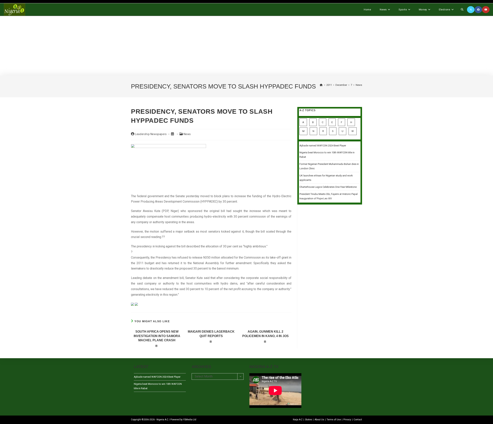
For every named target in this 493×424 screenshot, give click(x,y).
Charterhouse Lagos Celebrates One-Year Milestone (328, 186)
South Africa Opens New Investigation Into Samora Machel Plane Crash (157, 336)
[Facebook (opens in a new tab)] (478, 9)
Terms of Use (334, 419)
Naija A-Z (298, 419)
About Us (319, 419)
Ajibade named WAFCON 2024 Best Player (322, 145)
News (359, 84)
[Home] (321, 84)
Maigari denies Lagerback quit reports (211, 333)
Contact (358, 419)
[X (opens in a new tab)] (471, 9)
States (308, 419)
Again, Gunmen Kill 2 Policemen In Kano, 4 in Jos (265, 333)
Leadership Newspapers (151, 134)
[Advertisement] (246, 46)
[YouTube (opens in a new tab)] (486, 9)
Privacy (347, 419)
